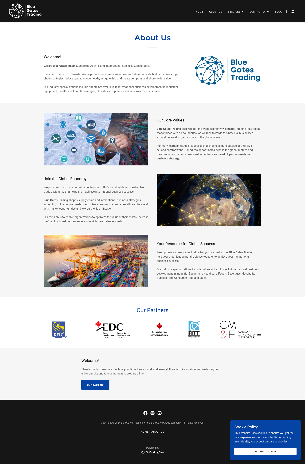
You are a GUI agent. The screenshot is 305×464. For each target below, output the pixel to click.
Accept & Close (265, 451)
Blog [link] (278, 11)
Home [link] (199, 11)
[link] (25, 11)
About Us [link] (215, 11)
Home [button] (145, 431)
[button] (236, 12)
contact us (95, 384)
